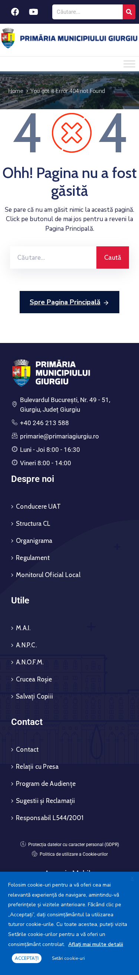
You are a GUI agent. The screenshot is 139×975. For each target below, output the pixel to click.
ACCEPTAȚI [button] (27, 958)
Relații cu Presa (37, 766)
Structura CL (33, 523)
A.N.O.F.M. (29, 662)
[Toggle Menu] (129, 63)
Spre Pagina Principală (65, 302)
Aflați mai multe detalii (95, 944)
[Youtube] (33, 12)
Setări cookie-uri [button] (68, 958)
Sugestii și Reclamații (45, 800)
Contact (27, 749)
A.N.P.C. (26, 645)
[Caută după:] (53, 257)
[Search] (129, 11)
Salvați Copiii (34, 696)
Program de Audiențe (46, 783)
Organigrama (34, 540)
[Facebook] (15, 12)
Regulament (33, 557)
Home (15, 91)
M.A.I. (23, 628)
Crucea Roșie (34, 679)
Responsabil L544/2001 (49, 818)
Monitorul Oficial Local (48, 575)
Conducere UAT (38, 506)
